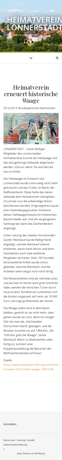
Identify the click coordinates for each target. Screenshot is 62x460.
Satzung (21, 440)
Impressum (9, 440)
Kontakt (31, 440)
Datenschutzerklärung (15, 444)
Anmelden (9, 424)
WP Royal (40, 453)
